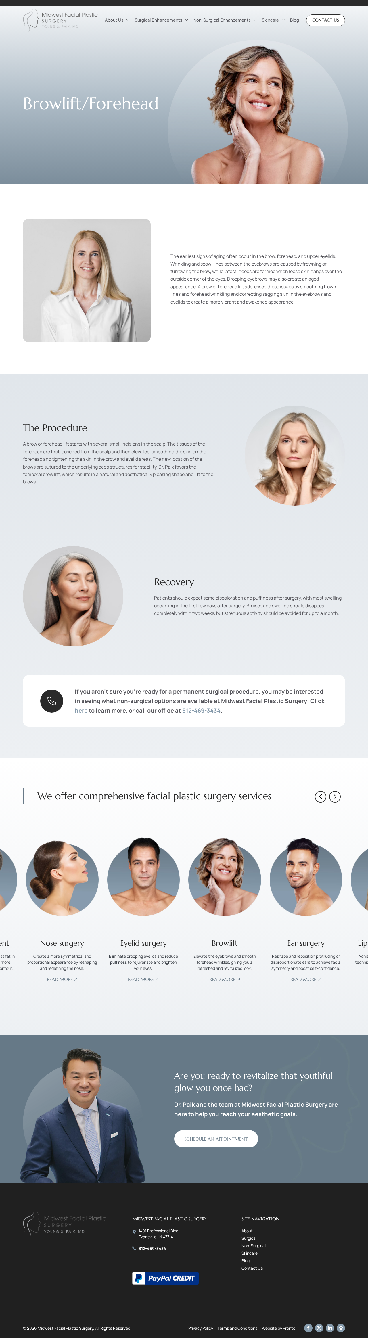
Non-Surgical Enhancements (222, 20)
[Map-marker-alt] (341, 1328)
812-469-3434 (201, 710)
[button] (320, 796)
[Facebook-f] (308, 1328)
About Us (114, 20)
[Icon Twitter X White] (319, 1328)
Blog (294, 20)
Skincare (270, 20)
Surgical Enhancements (158, 20)
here (81, 710)
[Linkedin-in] (330, 1328)
